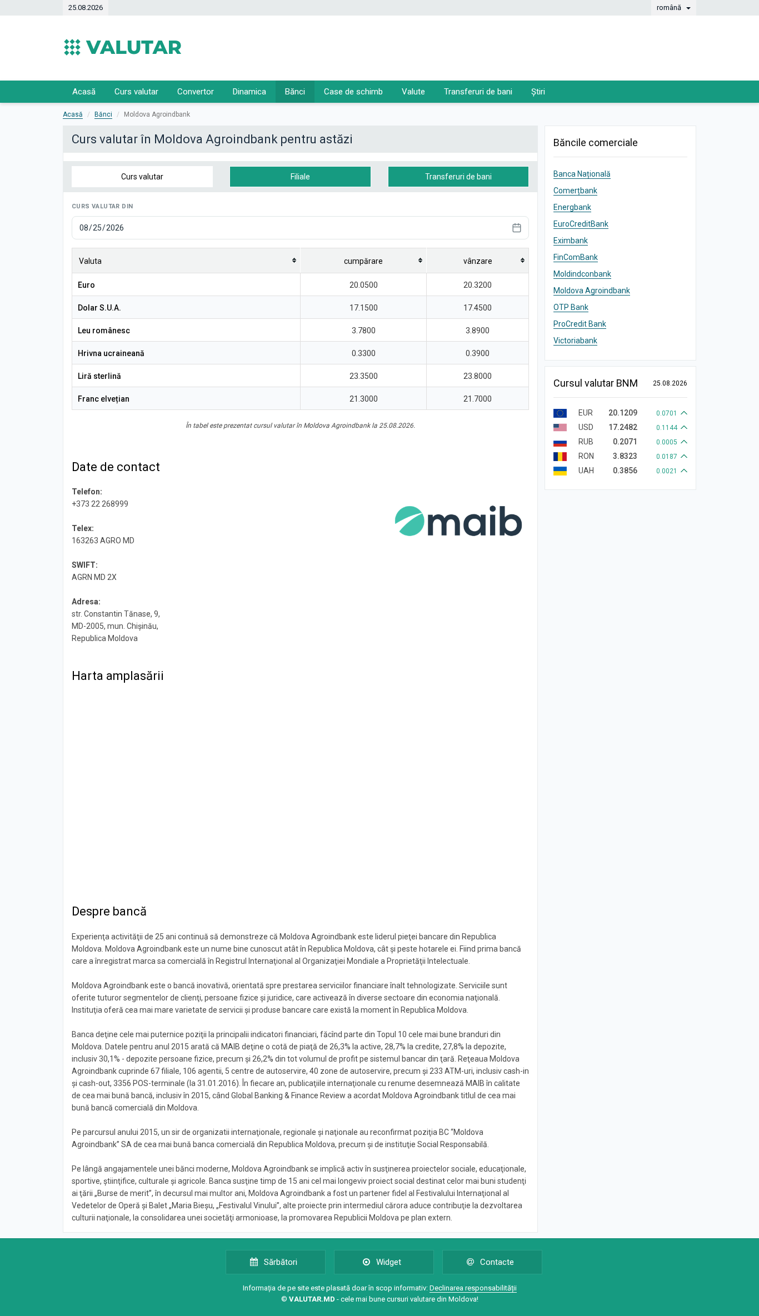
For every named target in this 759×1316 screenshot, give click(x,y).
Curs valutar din (102, 206)
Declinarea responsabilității (473, 1288)
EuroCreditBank (580, 223)
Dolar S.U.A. (99, 307)
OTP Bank (570, 307)
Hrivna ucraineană (111, 353)
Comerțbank (575, 190)
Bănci (295, 92)
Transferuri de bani (478, 92)
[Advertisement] (494, 47)
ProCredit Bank (579, 323)
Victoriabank (575, 340)
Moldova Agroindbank (591, 290)
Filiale (300, 176)
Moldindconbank (582, 273)
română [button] (670, 7)
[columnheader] (186, 260)
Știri (538, 92)
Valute (413, 92)
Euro (86, 285)
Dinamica (249, 92)
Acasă (84, 92)
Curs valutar (136, 92)
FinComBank (575, 257)
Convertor (195, 92)
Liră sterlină (99, 376)
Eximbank (570, 240)
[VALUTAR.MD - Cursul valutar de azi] (122, 47)
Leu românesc (104, 330)
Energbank (572, 207)
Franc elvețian (103, 398)
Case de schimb (353, 92)
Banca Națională (582, 173)
